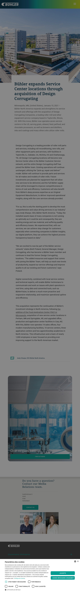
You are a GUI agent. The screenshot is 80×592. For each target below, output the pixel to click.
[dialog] (40, 575)
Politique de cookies (19, 578)
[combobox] (75, 561)
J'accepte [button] (63, 573)
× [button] (78, 561)
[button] (27, 590)
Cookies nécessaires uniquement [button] (63, 578)
